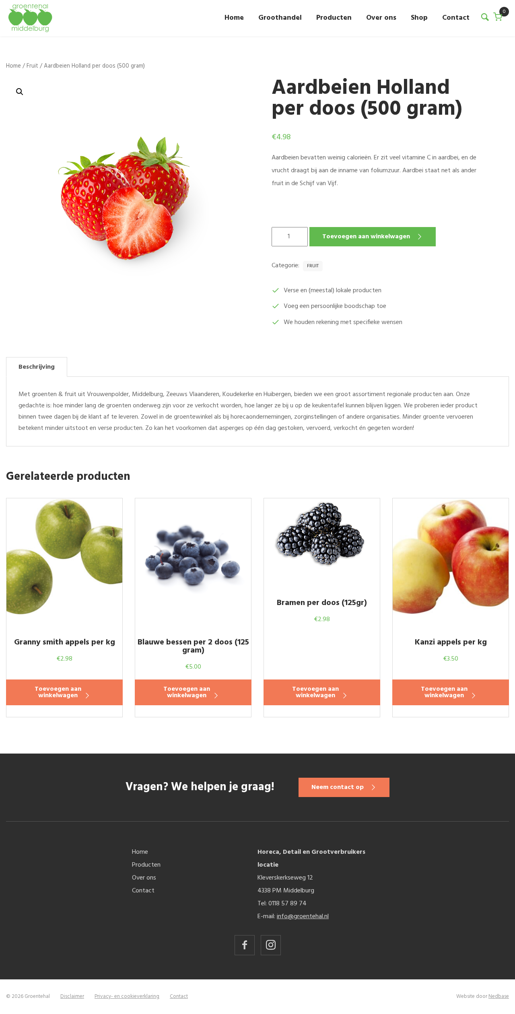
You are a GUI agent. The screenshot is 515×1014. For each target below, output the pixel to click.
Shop (419, 18)
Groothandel (280, 18)
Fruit (32, 66)
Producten (334, 18)
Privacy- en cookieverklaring (127, 996)
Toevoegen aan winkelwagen (366, 236)
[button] (19, 92)
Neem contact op (337, 787)
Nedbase (498, 996)
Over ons (381, 18)
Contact (456, 18)
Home (234, 18)
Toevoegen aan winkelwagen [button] (58, 692)
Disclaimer (72, 996)
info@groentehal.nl (303, 916)
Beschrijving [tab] (37, 367)
